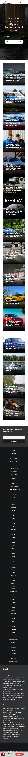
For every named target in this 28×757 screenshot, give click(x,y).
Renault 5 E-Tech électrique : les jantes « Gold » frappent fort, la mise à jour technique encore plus (13, 323)
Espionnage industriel (14, 491)
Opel (13, 599)
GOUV (13, 650)
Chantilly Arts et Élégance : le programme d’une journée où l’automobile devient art (14, 279)
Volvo (13, 632)
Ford (13, 548)
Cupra (13, 534)
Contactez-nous (14, 458)
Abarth (13, 504)
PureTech (13, 658)
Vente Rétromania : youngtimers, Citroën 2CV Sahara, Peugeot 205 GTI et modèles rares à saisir (14, 78)
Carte (14, 450)
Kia (13, 564)
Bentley (13, 518)
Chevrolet (13, 529)
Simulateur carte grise (13, 637)
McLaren (13, 588)
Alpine (13, 510)
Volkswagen (13, 629)
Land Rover (13, 575)
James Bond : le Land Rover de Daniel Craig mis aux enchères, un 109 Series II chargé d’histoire (14, 190)
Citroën (13, 532)
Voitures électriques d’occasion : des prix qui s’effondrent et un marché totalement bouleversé (14, 234)
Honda (13, 550)
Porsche (13, 607)
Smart (13, 621)
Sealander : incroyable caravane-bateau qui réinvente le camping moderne (12, 368)
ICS (14, 500)
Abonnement (14, 453)
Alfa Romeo (13, 507)
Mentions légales (14, 461)
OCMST (14, 497)
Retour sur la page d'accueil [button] (14, 42)
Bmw (13, 521)
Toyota (13, 626)
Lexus (13, 578)
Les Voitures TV (14, 466)
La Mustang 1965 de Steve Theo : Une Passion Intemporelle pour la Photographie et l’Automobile (13, 718)
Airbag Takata (13, 656)
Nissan (13, 597)
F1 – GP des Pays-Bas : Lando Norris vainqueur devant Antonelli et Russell (14, 413)
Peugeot (13, 605)
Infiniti (13, 556)
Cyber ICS (14, 494)
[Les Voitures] (7, 2)
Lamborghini (13, 569)
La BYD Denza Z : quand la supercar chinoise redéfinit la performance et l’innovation (12, 736)
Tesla (13, 624)
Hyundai (13, 553)
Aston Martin (13, 513)
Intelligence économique (14, 489)
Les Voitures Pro (14, 468)
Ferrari (13, 542)
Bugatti (13, 523)
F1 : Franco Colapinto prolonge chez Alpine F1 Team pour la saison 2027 (13, 146)
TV (5, 704)
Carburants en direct (13, 661)
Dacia (13, 537)
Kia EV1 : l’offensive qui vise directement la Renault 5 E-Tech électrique (14, 212)
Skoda (13, 618)
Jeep (13, 561)
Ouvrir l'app (19, 754)
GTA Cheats (14, 481)
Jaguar (13, 559)
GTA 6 (14, 478)
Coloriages (13, 642)
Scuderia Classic (14, 474)
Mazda (13, 586)
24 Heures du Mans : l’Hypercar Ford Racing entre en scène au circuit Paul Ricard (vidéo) (13, 123)
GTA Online (14, 483)
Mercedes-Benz (13, 591)
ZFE (13, 645)
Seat (13, 616)
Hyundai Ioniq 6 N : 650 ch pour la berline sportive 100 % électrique (13, 168)
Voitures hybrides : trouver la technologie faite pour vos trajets (13, 302)
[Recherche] (19, 2)
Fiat (13, 545)
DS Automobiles (13, 540)
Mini (13, 594)
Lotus (13, 580)
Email (4, 435)
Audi (13, 515)
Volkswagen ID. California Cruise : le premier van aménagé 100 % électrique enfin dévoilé (13, 100)
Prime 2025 (13, 653)
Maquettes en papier (13, 639)
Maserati (13, 583)
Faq (14, 455)
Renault (13, 610)
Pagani (13, 602)
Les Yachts (14, 471)
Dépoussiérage (14, 486)
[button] (24, 2)
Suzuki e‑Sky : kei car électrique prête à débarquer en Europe (12, 346)
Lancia (13, 572)
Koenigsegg (13, 567)
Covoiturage (13, 647)
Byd (13, 526)
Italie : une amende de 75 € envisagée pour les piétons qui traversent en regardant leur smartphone (14, 256)
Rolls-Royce (13, 613)
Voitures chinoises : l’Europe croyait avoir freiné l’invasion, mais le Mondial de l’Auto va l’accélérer (13, 390)
